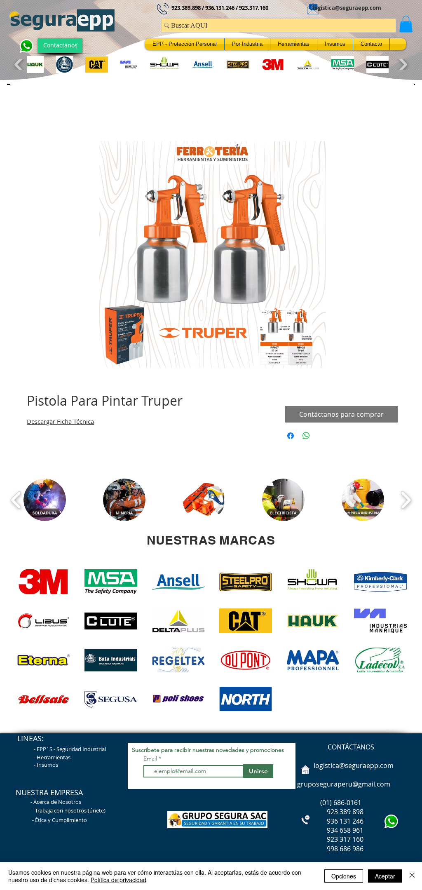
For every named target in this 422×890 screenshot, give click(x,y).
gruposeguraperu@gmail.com (343, 786)
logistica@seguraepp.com (347, 8)
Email (151, 760)
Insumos (47, 766)
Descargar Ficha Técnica (60, 423)
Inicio (35, 113)
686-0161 (347, 804)
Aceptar (385, 876)
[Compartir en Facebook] (290, 438)
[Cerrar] (412, 876)
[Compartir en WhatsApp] (306, 438)
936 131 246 (329, 823)
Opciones (343, 876)
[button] (406, 24)
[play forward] (402, 64)
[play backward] (19, 64)
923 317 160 (345, 841)
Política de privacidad (118, 880)
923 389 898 (329, 813)
